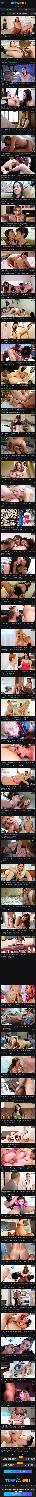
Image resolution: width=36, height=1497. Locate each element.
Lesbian (14, 62)
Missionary (20, 1451)
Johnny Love (4, 934)
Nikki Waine (4, 1311)
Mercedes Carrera (15, 578)
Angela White (13, 273)
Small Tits (11, 86)
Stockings (4, 435)
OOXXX (33, 483)
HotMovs (32, 627)
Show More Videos (18, 1471)
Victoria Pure (4, 719)
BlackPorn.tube (30, 1005)
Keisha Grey (4, 273)
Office (27, 719)
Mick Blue (12, 1100)
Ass (14, 108)
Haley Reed (4, 62)
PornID (33, 412)
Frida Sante (4, 249)
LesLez (33, 108)
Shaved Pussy (21, 719)
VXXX (33, 789)
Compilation (4, 674)
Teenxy (33, 459)
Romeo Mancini (13, 225)
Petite (26, 225)
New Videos (9, 9)
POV (11, 483)
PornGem (32, 225)
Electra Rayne (5, 483)
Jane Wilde (10, 1287)
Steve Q (3, 1146)
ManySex (32, 38)
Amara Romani (5, 203)
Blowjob (3, 155)
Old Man (11, 13)
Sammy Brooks (5, 603)
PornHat (32, 364)
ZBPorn (33, 1194)
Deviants (32, 650)
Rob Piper (4, 1287)
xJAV (33, 132)
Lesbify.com (12, 1464)
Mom (2, 531)
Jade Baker (4, 1053)
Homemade (4, 886)
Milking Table (23, 13)
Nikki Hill (3, 506)
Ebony (3, 1405)
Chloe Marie (4, 1076)
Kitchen (9, 1029)
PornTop (32, 1287)
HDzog (33, 506)
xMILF (33, 388)
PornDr (33, 320)
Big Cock (15, 483)
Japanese (4, 132)
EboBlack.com (12, 1458)
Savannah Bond (12, 412)
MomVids (32, 249)
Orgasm (3, 1029)
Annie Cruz (4, 342)
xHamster (32, 837)
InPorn (33, 203)
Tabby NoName (5, 459)
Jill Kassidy (4, 1240)
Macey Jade (4, 1451)
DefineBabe (31, 297)
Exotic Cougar (5, 957)
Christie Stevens (5, 650)
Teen (11, 203)
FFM (19, 412)
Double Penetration (14, 697)
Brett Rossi (11, 1053)
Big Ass (11, 388)
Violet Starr (4, 1359)
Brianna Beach (5, 742)
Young (16, 249)
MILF (9, 132)
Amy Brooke (4, 789)
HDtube (33, 1335)
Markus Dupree (13, 766)
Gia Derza (11, 1359)
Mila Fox (3, 910)
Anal (9, 62)
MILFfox (32, 273)
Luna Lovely (4, 225)
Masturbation (19, 1053)
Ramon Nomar (12, 1240)
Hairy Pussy (10, 155)
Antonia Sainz (5, 108)
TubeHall (18, 3)
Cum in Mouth (15, 910)
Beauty (3, 320)
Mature (12, 742)
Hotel (6, 86)
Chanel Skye (4, 1100)
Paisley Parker (5, 578)
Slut (2, 38)
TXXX (33, 86)
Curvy (11, 934)
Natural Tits (7, 38)
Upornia (33, 155)
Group (12, 364)
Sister (9, 506)
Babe (14, 1146)
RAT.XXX (32, 62)
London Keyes (14, 1335)
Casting (16, 155)
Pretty (3, 297)
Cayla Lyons (12, 719)
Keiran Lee (4, 412)
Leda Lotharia (5, 1170)
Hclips (33, 179)
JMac (10, 1451)
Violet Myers (4, 1427)
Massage (20, 273)
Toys (12, 342)
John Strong (4, 766)
